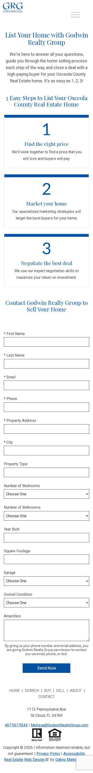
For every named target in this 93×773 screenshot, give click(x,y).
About (76, 690)
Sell (60, 690)
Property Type (15, 464)
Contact (46, 696)
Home (14, 690)
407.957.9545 (16, 725)
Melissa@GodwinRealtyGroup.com (59, 725)
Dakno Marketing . (71, 759)
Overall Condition (18, 594)
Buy (47, 690)
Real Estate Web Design (25, 759)
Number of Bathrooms (22, 507)
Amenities (12, 616)
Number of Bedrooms (22, 486)
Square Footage (17, 551)
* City (8, 442)
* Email (10, 377)
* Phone (10, 398)
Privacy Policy (48, 753)
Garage (10, 572)
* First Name (14, 333)
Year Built (11, 529)
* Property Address (20, 420)
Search (32, 690)
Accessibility (74, 753)
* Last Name (14, 355)
